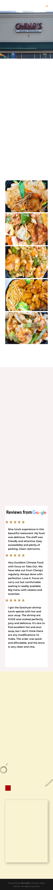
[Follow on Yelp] (8, 788)
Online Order (26, 46)
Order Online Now (26, 486)
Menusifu (25, 883)
